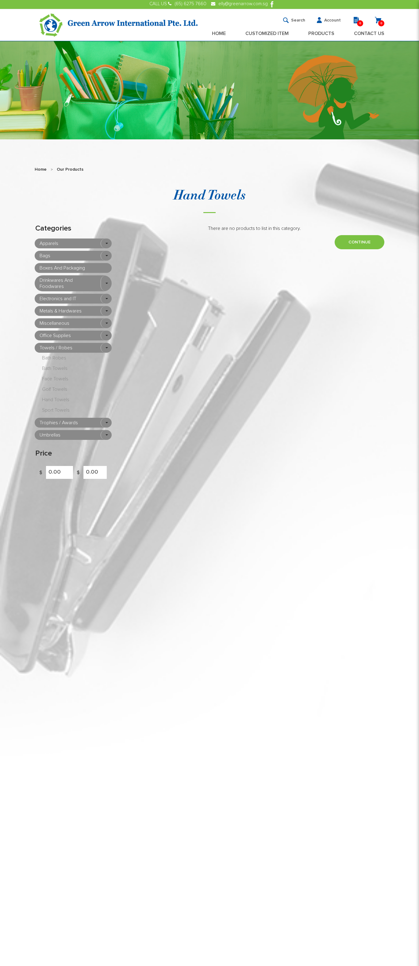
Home (41, 169)
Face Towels (55, 378)
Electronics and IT (58, 298)
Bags (45, 255)
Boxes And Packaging (62, 268)
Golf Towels (54, 389)
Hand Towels (55, 399)
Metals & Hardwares (61, 310)
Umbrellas (50, 435)
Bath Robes (54, 357)
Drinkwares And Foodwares (56, 283)
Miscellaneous (54, 323)
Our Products (70, 169)
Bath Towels (54, 368)
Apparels (49, 243)
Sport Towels (56, 410)
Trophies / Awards (59, 422)
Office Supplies (55, 335)
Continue (359, 242)
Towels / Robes (56, 347)
